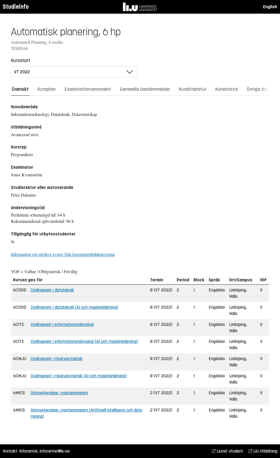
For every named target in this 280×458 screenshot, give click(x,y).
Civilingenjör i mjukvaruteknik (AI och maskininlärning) (79, 375)
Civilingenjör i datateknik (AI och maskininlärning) (74, 307)
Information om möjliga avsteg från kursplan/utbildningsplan (63, 254)
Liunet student (229, 451)
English (270, 6)
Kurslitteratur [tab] (192, 89)
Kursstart (20, 60)
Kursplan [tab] (46, 89)
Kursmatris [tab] (226, 89)
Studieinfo (16, 6)
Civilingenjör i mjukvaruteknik (57, 358)
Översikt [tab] (20, 89)
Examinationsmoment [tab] (88, 89)
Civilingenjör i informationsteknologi (62, 324)
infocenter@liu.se (55, 451)
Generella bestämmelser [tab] (145, 89)
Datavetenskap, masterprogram (59, 392)
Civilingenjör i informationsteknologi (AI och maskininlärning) (84, 341)
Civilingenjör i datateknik (52, 290)
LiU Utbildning (264, 451)
